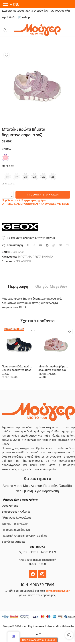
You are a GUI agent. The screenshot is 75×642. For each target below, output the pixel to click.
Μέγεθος (8, 166)
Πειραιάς (50, 486)
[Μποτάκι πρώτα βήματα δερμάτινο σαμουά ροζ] (55, 345)
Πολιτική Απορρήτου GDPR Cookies (24, 535)
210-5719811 (30, 552)
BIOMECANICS (47, 374)
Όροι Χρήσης (10, 505)
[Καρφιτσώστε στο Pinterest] (40, 245)
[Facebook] (33, 574)
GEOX (5, 374)
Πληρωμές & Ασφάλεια (16, 517)
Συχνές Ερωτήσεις (13, 541)
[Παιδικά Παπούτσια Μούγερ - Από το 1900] (37, 30)
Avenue (36, 486)
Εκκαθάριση (9, 184)
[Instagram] (42, 574)
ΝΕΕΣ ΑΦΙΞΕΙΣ (22, 261)
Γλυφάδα (65, 486)
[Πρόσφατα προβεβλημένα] (69, 635)
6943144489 (48, 552)
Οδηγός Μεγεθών (51, 287)
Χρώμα (6, 149)
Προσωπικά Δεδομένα (16, 529)
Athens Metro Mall (16, 486)
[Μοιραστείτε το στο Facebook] (34, 245)
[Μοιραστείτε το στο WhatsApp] (53, 245)
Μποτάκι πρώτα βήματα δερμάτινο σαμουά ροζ (53, 368)
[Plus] (12, 193)
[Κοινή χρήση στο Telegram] (47, 245)
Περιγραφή (18, 287)
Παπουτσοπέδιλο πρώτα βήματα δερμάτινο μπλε (17, 368)
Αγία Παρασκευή (46, 491)
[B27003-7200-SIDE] (37, 85)
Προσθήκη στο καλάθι (43, 194)
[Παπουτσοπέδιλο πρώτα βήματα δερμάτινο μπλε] (19, 345)
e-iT (38, 634)
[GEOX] (20, 227)
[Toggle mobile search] (5, 30)
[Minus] (12, 197)
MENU (14, 4)
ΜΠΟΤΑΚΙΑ (25, 256)
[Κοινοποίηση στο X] (27, 245)
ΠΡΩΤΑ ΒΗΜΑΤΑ (43, 256)
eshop (26, 17)
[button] (6, 3)
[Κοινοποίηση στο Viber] (60, 245)
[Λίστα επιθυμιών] (6, 55)
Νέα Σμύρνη (24, 491)
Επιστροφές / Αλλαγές (16, 511)
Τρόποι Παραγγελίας (15, 523)
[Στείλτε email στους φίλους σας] (67, 245)
